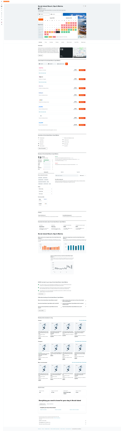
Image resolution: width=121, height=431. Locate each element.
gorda (48, 181)
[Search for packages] (1, 10)
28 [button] (56, 32)
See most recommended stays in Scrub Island (79, 362)
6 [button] (54, 25)
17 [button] (47, 29)
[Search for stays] (1, 6)
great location (45, 177)
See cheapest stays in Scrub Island (80, 341)
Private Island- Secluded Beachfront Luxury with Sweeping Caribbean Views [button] (56, 374)
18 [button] (73, 27)
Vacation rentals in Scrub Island (74, 409)
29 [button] (66, 32)
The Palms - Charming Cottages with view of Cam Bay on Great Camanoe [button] (56, 353)
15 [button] (66, 27)
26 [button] (52, 32)
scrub (50, 183)
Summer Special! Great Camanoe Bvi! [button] (68, 374)
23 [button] (45, 32)
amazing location (40, 179)
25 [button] (49, 32)
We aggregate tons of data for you (44, 422)
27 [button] (54, 32)
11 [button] (73, 25)
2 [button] (45, 25)
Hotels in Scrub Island (58, 409)
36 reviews (44, 8)
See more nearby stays (82, 320)
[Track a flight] (1, 17)
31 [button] (47, 34)
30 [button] (45, 34)
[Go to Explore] (1, 15)
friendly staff (40, 177)
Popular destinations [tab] (50, 403)
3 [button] (47, 25)
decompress (46, 179)
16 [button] (45, 29)
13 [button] (54, 27)
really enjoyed (40, 183)
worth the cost (46, 183)
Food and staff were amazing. (61, 160)
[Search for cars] (1, 8)
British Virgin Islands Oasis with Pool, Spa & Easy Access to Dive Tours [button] (43, 332)
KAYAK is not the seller (42, 420)
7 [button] (56, 25)
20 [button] (54, 29)
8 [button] (66, 25)
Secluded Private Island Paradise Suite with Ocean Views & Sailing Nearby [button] (80, 353)
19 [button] (52, 29)
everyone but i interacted (42, 181)
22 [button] (66, 29)
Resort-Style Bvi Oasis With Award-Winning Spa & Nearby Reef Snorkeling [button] (56, 332)
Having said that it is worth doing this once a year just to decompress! (66, 164)
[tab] (46, 172)
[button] (2, 1)
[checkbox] (43, 200)
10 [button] (47, 27)
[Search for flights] (1, 4)
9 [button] (45, 27)
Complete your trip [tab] (42, 403)
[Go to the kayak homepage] (6, 1)
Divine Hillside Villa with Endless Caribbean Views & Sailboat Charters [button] (80, 332)
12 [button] (52, 27)
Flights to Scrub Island (43, 409)
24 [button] (47, 32)
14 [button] (56, 27)
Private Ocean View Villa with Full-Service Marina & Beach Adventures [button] (68, 332)
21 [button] (56, 29)
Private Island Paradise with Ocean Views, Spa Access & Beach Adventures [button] (43, 354)
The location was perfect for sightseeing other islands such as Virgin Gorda (67, 159)
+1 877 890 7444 (40, 11)
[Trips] (1, 20)
